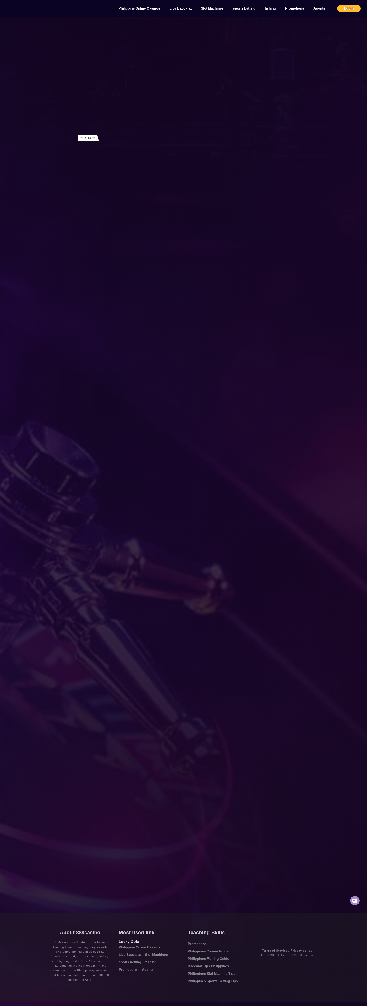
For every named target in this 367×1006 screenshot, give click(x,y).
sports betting (244, 8)
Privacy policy (301, 950)
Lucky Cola (129, 942)
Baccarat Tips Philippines (208, 966)
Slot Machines (212, 8)
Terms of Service (274, 950)
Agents (319, 8)
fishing (270, 8)
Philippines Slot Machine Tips (211, 973)
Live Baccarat (180, 8)
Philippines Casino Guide (208, 951)
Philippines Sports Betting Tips (213, 981)
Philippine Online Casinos (139, 8)
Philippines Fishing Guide (208, 959)
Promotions (294, 8)
